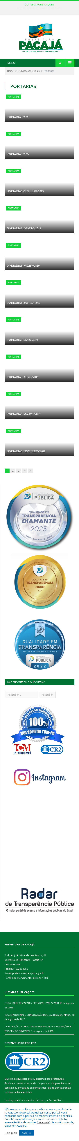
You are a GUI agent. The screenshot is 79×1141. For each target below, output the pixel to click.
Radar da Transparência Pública (45, 1100)
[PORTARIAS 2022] (39, 145)
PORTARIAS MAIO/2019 (22, 340)
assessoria (30, 1083)
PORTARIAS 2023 (18, 117)
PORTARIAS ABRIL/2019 (23, 377)
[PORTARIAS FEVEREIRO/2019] (39, 442)
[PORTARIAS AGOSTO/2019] (39, 219)
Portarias (13, 96)
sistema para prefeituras (50, 1078)
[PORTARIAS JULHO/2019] (39, 256)
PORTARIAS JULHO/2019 (23, 265)
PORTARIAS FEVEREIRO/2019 (26, 451)
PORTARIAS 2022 (18, 154)
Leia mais (43, 1122)
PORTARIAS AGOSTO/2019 (24, 228)
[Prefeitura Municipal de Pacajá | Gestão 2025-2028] (39, 37)
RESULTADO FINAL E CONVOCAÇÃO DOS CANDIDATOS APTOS (38, 1014)
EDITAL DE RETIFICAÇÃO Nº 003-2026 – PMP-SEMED (38, 8)
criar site (27, 1078)
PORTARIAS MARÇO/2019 (23, 414)
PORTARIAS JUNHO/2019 (23, 302)
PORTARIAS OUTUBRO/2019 (25, 191)
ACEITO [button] (26, 1132)
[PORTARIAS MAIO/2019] (39, 331)
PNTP (20, 1100)
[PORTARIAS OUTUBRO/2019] (39, 182)
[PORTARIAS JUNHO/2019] (39, 294)
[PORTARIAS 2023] (39, 108)
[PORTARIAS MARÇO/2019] (39, 405)
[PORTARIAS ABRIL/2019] (39, 368)
